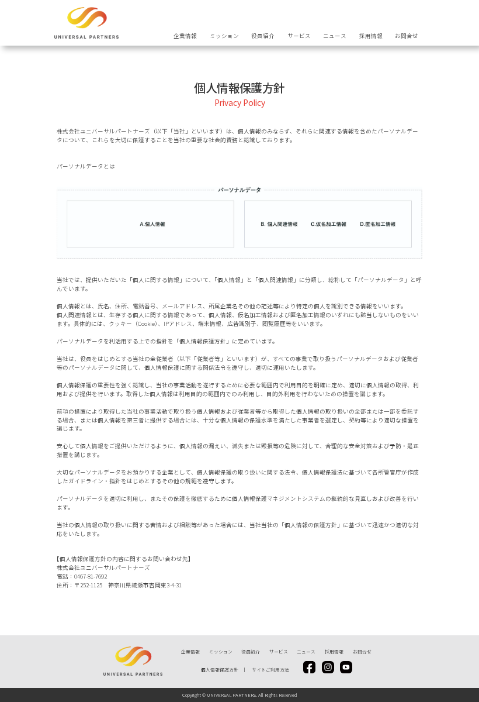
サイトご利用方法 (270, 669)
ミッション (224, 36)
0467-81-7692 (90, 576)
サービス (299, 36)
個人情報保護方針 (219, 669)
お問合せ (406, 36)
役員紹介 (263, 36)
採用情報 (371, 36)
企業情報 (185, 36)
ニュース (334, 36)
